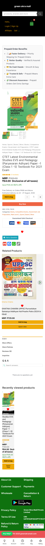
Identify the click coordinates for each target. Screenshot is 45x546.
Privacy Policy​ (8, 510)
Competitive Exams (21, 212)
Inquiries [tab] (5, 355)
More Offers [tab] (7, 343)
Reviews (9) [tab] (7, 351)
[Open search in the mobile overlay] (22, 13)
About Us (6, 479)
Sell (15, 30)
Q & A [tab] (4, 339)
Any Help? (7, 534)
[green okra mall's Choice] (22, 276)
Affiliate (8, 30)
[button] (17, 30)
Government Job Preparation (18, 147)
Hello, (7, 22)
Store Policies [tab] (7, 347)
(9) (3, 442)
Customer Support (11, 486)
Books (27, 144)
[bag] (31, 22)
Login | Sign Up (11, 26)
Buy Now (22, 204)
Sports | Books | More (15, 144)
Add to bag (9, 197)
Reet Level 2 (15, 214)
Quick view (22, 327)
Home (4, 144)
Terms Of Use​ (8, 517)
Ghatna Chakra (7, 302)
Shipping (28, 479)
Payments (29, 486)
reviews (15, 175)
